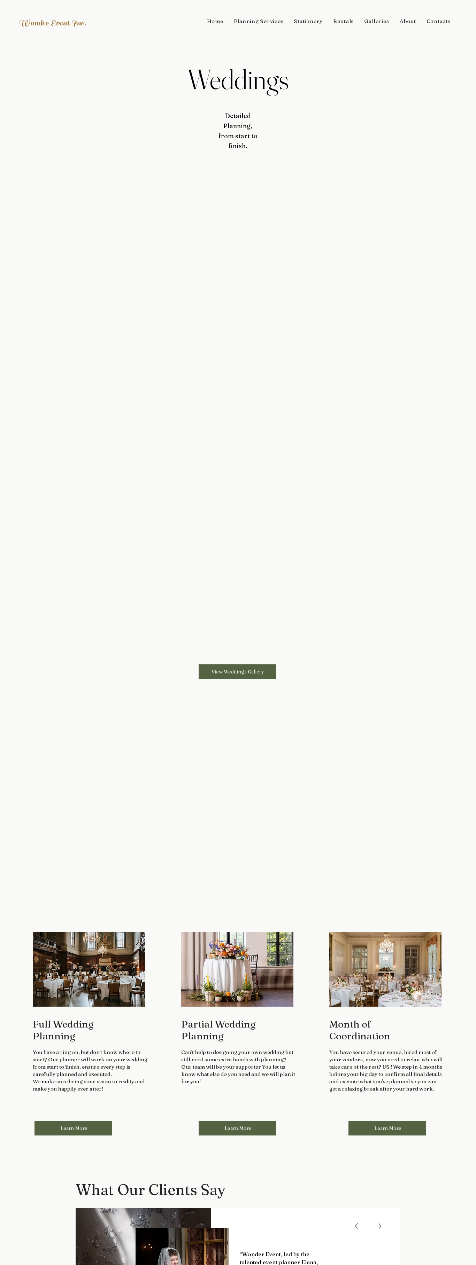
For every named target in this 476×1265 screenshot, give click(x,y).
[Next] (379, 1226)
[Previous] (358, 1226)
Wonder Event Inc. (52, 23)
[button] (258, 21)
